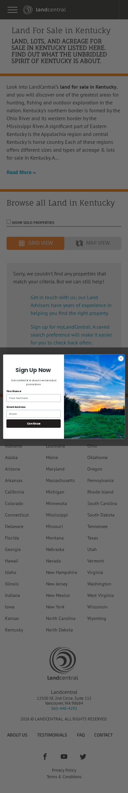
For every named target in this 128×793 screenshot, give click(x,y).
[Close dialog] (121, 358)
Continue (33, 423)
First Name (14, 391)
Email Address (16, 406)
